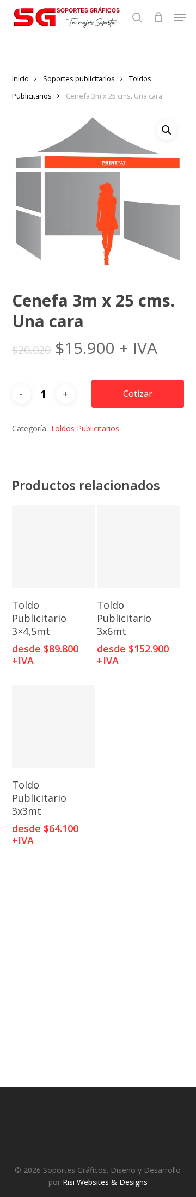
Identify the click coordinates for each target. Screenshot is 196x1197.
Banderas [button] (88, 910)
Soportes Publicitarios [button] (88, 986)
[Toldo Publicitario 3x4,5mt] (53, 546)
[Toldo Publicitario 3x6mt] (138, 546)
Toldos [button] (88, 1063)
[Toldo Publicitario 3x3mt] (53, 726)
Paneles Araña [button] (88, 948)
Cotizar (137, 394)
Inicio (20, 78)
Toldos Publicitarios (84, 428)
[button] (180, 17)
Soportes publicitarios (79, 78)
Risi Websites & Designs (105, 1182)
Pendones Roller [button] (88, 1024)
